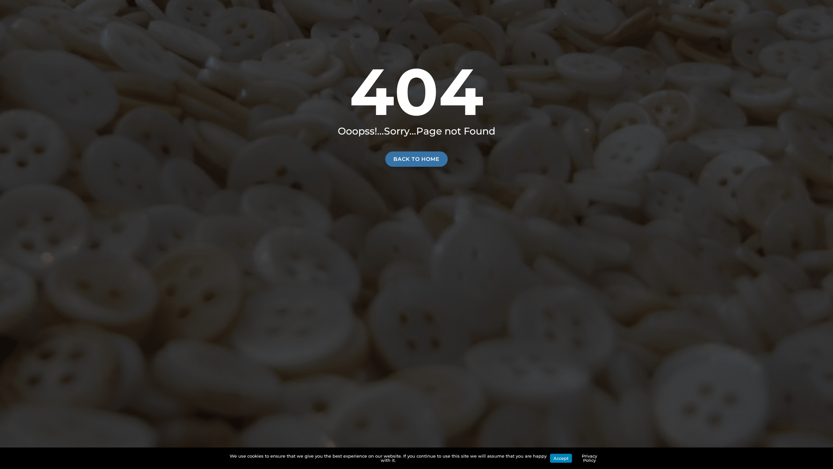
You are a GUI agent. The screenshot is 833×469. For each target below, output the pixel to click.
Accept (560, 458)
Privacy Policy (589, 458)
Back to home (416, 159)
